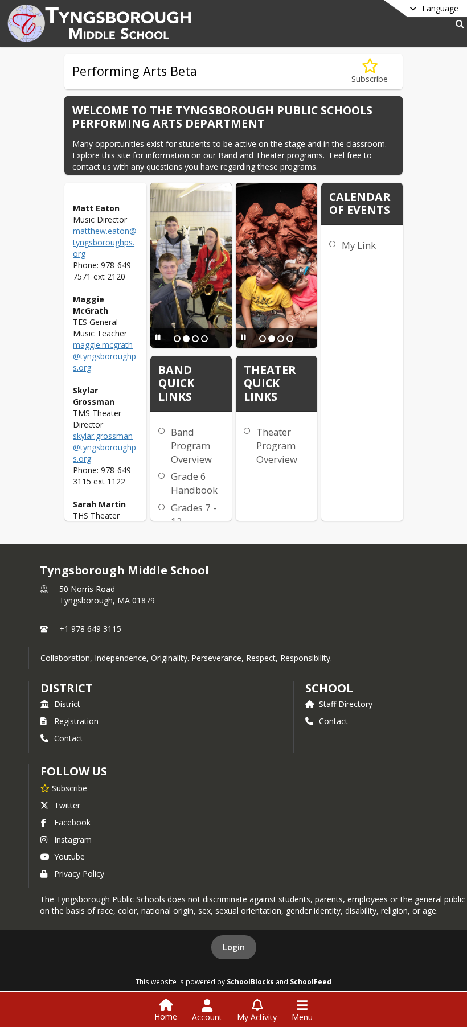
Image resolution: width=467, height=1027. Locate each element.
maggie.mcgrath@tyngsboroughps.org (104, 356)
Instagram (73, 839)
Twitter (67, 805)
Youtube (69, 856)
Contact (68, 738)
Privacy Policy (79, 873)
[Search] (457, 24)
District (67, 704)
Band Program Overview (191, 445)
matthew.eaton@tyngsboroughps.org (105, 242)
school (329, 688)
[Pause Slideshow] (158, 337)
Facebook (72, 822)
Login (234, 947)
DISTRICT (66, 688)
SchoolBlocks (250, 981)
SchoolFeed (310, 981)
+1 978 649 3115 (90, 628)
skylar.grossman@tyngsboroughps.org (104, 447)
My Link (359, 245)
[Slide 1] (177, 338)
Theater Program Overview (276, 445)
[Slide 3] (195, 338)
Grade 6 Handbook (194, 483)
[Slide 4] (204, 338)
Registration (76, 721)
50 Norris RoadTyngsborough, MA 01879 (107, 595)
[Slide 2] (186, 338)
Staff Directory (345, 704)
